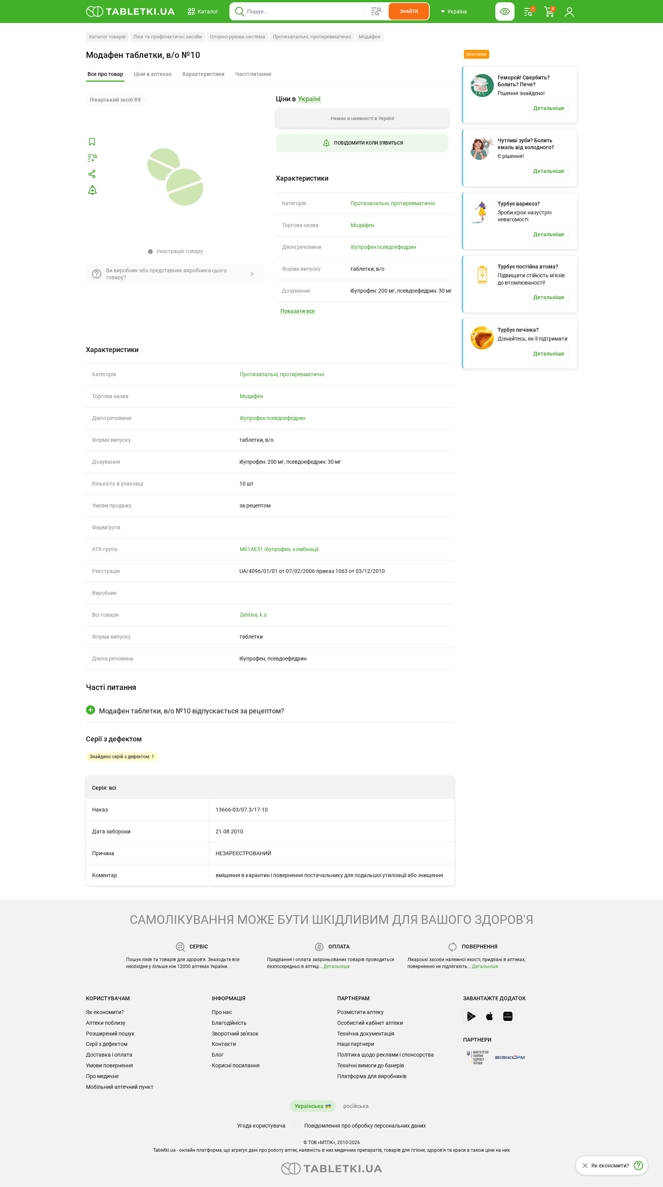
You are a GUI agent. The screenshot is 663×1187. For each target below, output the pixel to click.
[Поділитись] (92, 174)
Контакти (224, 1044)
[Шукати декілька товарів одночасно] (376, 11)
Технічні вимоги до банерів (370, 1065)
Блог (218, 1055)
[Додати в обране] (92, 142)
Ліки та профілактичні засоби (167, 37)
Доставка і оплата (109, 1055)
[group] (362, 129)
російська (356, 1106)
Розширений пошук (110, 1034)
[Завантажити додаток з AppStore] (489, 1016)
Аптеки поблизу (105, 1023)
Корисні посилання (236, 1065)
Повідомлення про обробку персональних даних (365, 1126)
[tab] (105, 74)
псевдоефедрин (396, 247)
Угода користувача (261, 1126)
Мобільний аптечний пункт (119, 1087)
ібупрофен (363, 247)
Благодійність (229, 1023)
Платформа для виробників (372, 1076)
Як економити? (105, 1012)
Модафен (370, 37)
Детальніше (336, 966)
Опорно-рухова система (237, 37)
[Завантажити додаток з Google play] (470, 1016)
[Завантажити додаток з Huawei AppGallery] (507, 1016)
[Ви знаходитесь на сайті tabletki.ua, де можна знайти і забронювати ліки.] (130, 11)
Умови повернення (109, 1065)
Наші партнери (355, 1044)
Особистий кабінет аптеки (370, 1023)
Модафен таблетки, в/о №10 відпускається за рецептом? (191, 711)
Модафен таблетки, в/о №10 (143, 55)
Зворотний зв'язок (235, 1034)
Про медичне (102, 1076)
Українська (309, 1106)
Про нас (222, 1012)
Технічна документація (365, 1034)
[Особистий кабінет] (569, 11)
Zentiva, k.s (253, 615)
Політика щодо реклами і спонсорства (385, 1055)
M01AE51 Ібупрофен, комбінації (279, 549)
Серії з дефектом (106, 1044)
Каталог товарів (107, 37)
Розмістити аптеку (360, 1012)
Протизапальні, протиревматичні (312, 37)
